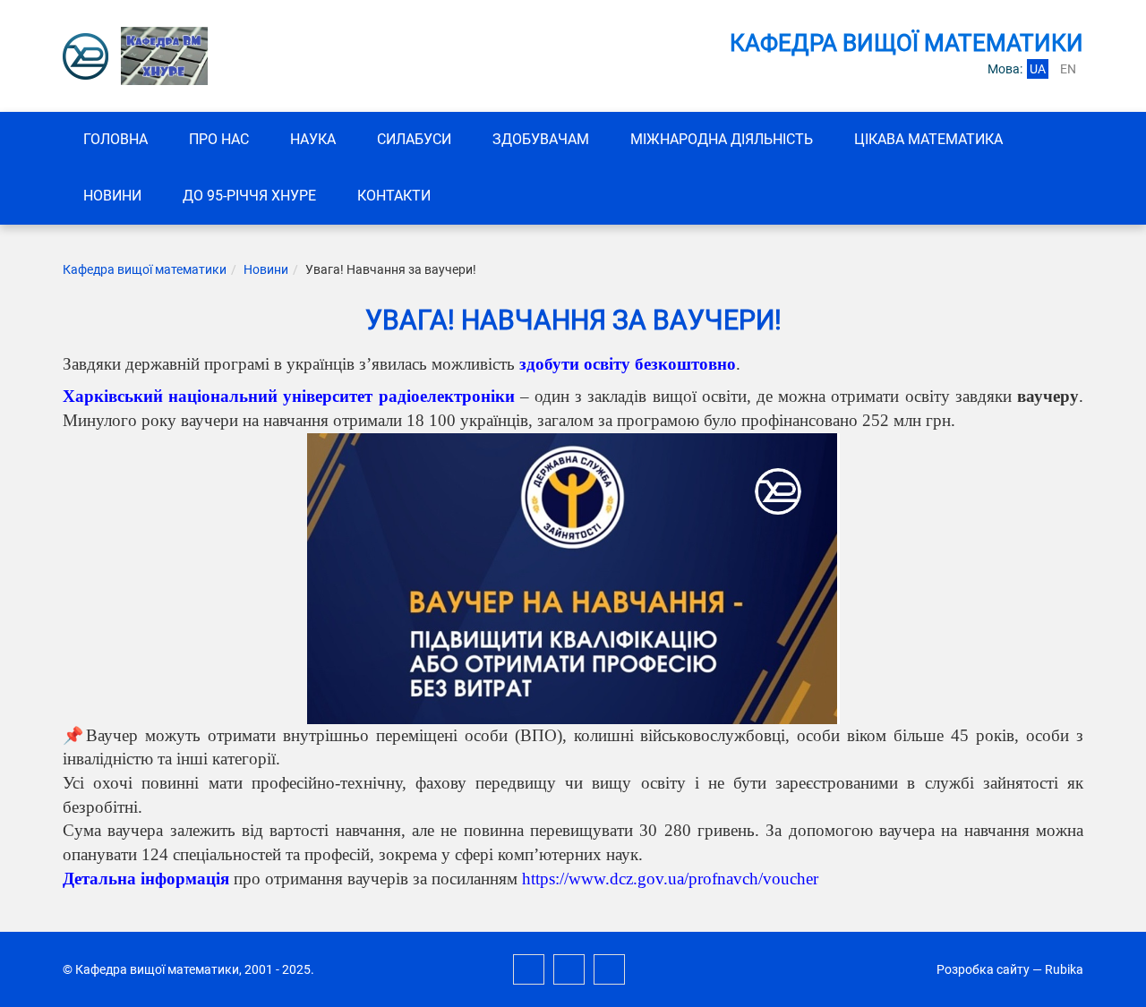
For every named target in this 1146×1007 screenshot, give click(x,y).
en (1068, 69)
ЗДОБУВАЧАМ (540, 139)
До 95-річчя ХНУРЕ (249, 195)
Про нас (219, 139)
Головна (115, 139)
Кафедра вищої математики (145, 269)
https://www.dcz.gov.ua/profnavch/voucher (670, 878)
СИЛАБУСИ (414, 139)
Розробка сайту (983, 969)
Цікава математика (928, 139)
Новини (112, 195)
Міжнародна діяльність (721, 139)
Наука (313, 139)
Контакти (394, 195)
